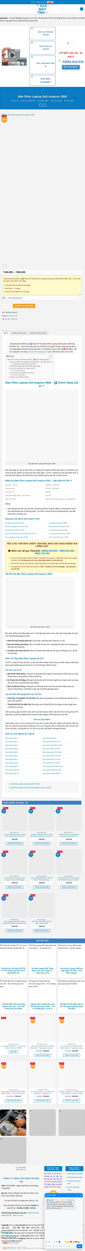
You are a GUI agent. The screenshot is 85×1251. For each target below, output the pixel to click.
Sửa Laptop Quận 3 (11, 745)
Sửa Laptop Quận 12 (49, 738)
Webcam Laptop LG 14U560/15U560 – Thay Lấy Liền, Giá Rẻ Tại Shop (71, 1092)
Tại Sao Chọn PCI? (19, 370)
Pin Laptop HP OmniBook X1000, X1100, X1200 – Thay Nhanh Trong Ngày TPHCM (71, 1047)
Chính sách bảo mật (74, 1177)
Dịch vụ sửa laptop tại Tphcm (20, 377)
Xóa (80, 294)
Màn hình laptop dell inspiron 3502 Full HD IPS (20, 533)
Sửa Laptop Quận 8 (11, 763)
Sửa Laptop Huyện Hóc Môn (51, 770)
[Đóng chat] (80, 1195)
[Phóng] (5, 266)
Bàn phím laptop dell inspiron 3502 (16, 526)
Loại (3, 298)
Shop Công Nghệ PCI (28, 100)
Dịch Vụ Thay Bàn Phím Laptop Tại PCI (23, 368)
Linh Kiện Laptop (43, 100)
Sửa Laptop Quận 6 (11, 755)
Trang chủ (15, 100)
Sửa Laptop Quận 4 (11, 748)
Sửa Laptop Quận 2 (11, 741)
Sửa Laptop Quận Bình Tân (51, 741)
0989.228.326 (67, 550)
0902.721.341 (42, 553)
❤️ (76, 1242)
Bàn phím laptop (56, 100)
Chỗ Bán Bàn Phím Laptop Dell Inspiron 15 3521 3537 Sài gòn (14, 879)
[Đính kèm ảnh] (46, 1242)
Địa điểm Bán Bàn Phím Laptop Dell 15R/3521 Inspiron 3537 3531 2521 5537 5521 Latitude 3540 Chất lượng (69, 879)
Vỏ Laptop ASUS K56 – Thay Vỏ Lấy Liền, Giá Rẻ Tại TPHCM (13, 1047)
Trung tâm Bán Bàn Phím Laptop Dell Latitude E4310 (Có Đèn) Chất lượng (41, 835)
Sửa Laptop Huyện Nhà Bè (51, 773)
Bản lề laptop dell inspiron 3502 (59, 526)
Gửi (79, 1246)
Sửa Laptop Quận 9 (11, 766)
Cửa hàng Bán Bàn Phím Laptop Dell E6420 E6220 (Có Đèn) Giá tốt (14, 922)
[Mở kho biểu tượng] (81, 1242)
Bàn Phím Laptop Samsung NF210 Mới (25, 784)
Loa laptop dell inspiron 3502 (58, 530)
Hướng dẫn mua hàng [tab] (38, 333)
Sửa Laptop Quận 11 (12, 773)
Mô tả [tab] (6, 333)
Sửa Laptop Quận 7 (11, 759)
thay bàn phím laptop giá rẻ (37, 352)
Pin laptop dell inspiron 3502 (14, 523)
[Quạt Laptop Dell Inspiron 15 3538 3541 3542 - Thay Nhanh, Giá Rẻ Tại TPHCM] (42, 1029)
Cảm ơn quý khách (19, 374)
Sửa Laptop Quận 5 (11, 752)
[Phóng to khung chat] (77, 1195)
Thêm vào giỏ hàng (24, 306)
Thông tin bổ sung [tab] (19, 333)
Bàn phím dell (68, 100)
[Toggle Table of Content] (49, 356)
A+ (57, 1242)
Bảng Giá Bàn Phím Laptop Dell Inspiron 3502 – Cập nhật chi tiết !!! (31, 362)
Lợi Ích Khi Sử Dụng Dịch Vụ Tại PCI (22, 373)
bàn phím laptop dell (11, 319)
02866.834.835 (49, 550)
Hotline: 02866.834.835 (38, 2)
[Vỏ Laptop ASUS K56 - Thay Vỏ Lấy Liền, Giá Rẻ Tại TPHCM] (13, 1029)
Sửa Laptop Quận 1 (11, 738)
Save (5, 116)
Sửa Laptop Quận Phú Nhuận (52, 752)
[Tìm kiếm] (81, 9)
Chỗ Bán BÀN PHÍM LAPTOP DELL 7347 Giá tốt (41, 922)
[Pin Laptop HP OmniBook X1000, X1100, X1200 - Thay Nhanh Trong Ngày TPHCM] (71, 1029)
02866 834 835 (13, 1243)
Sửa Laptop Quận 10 (12, 770)
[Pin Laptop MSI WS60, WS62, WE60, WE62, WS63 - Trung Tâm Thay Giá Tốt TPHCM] (13, 1074)
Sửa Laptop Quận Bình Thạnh (52, 745)
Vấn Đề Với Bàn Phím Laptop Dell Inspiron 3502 (25, 366)
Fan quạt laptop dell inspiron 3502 (16, 537)
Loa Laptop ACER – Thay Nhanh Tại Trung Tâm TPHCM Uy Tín (42, 1092)
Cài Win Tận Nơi (21, 1228)
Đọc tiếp (13, 1051)
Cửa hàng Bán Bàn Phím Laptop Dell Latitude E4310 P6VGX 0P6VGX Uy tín (14, 835)
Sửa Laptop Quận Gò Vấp (51, 748)
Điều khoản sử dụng (75, 1173)
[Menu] (3, 8)
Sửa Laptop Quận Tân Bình (51, 755)
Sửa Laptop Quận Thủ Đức (51, 763)
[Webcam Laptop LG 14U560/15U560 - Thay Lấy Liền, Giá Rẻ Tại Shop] (71, 1074)
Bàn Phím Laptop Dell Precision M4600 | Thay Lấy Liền (31, 788)
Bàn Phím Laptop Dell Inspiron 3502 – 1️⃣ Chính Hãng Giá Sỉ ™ (29, 359)
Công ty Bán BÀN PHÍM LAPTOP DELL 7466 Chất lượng (41, 879)
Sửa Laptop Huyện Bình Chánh (52, 766)
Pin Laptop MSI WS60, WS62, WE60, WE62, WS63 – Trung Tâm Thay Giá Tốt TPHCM (13, 1092)
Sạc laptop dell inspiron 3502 (14, 530)
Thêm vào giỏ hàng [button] (14, 843)
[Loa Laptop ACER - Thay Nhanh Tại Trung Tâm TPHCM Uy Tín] (42, 1074)
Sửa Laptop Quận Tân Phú (51, 759)
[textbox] (60, 1246)
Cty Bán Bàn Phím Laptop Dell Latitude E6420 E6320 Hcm (69, 835)
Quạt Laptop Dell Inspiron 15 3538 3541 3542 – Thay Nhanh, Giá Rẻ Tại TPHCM (42, 1047)
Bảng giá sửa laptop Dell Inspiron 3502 (25, 364)
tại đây (35, 1200)
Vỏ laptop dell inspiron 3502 (58, 523)
